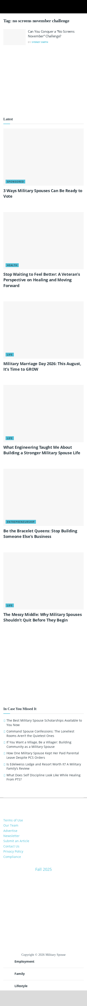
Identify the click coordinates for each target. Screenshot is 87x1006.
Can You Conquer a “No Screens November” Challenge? (51, 33)
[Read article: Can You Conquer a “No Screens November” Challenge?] (14, 37)
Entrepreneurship (21, 521)
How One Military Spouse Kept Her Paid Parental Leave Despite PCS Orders (42, 755)
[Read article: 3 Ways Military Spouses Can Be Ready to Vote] (43, 157)
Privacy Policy (13, 851)
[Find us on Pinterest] (47, 805)
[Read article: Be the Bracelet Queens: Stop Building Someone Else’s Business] (43, 497)
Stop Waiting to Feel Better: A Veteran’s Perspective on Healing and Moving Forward (41, 280)
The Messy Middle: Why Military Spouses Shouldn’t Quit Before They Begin (42, 617)
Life (9, 354)
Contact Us (11, 846)
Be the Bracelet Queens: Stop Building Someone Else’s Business (40, 533)
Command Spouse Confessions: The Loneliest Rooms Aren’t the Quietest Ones (40, 733)
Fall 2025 (43, 869)
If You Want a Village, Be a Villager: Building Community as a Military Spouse (38, 744)
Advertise (10, 831)
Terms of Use (13, 820)
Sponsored (15, 181)
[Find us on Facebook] (40, 805)
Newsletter (11, 836)
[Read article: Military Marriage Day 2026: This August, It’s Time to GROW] (43, 329)
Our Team (10, 825)
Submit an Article (16, 841)
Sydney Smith (40, 42)
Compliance (12, 857)
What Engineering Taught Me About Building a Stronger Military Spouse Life (41, 450)
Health (12, 265)
